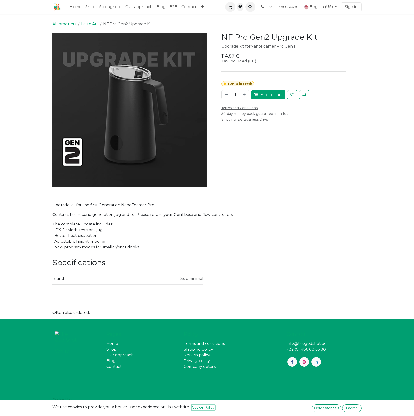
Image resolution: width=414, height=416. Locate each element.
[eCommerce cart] (230, 7)
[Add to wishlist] (292, 94)
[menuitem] (75, 7)
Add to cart (271, 94)
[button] (250, 7)
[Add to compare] (304, 94)
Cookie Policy (64, 399)
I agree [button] (352, 408)
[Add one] (244, 94)
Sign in (351, 7)
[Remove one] (226, 94)
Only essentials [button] (326, 408)
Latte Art (89, 24)
